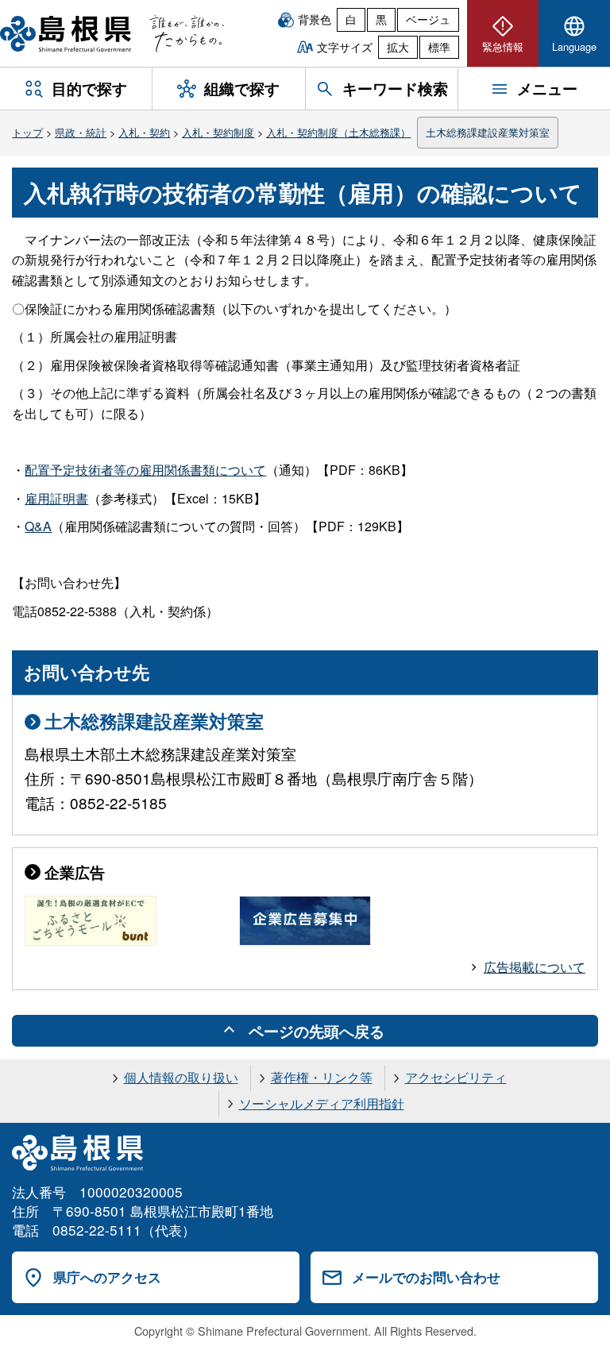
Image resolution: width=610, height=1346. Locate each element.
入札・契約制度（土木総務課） (338, 132)
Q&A (38, 526)
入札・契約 (144, 132)
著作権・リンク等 (322, 1077)
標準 (439, 47)
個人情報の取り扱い (181, 1077)
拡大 (398, 47)
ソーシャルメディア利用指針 (321, 1103)
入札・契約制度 (218, 132)
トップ (27, 132)
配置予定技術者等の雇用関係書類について (145, 470)
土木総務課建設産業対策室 (488, 132)
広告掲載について (534, 967)
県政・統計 (80, 132)
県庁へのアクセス (107, 1276)
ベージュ (428, 19)
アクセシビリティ (456, 1077)
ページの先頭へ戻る (316, 1031)
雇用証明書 (56, 498)
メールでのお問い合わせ (426, 1276)
